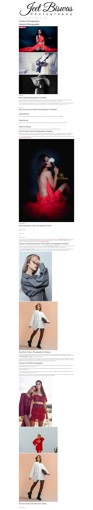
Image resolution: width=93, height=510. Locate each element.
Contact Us (21, 107)
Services (29, 17)
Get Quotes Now (22, 507)
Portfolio (44, 17)
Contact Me (36, 17)
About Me (25, 17)
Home (21, 17)
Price (41, 17)
